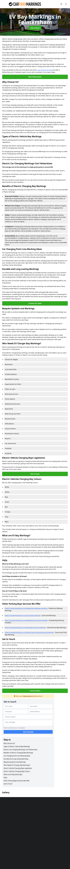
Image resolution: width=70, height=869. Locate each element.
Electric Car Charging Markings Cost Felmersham (20, 750)
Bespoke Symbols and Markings (15, 762)
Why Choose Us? (9, 743)
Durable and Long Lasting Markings (16, 759)
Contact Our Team (35, 303)
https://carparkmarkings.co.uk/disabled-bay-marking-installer (26, 620)
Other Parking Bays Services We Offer (17, 781)
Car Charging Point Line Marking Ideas (17, 756)
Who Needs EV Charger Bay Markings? (17, 765)
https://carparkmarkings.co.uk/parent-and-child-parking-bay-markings (29, 632)
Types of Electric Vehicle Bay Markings (17, 746)
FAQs (5, 778)
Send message (28, 732)
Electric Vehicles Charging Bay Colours (17, 771)
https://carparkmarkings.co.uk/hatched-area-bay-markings (25, 628)
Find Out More (35, 691)
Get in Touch (35, 474)
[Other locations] (61, 4)
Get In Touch (8, 784)
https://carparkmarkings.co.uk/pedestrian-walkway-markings (26, 608)
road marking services (45, 70)
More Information (35, 77)
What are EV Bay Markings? (13, 774)
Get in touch (35, 28)
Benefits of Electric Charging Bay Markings (18, 753)
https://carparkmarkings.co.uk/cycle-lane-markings (22, 615)
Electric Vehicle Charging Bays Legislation (18, 768)
